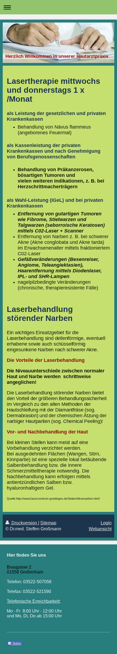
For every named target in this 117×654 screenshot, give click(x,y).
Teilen (16, 643)
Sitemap (48, 523)
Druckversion (24, 523)
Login (106, 523)
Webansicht (100, 529)
